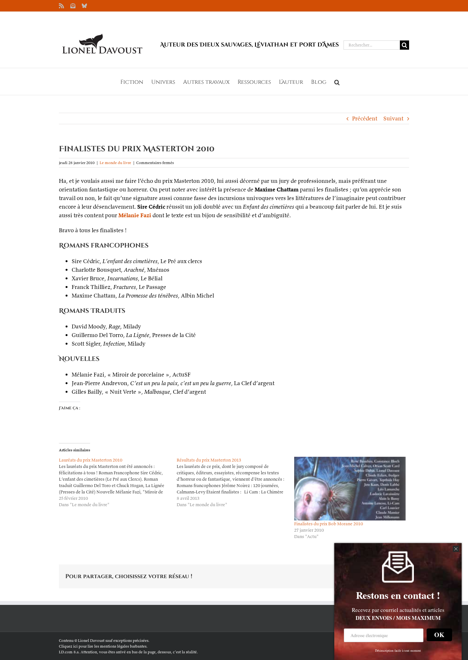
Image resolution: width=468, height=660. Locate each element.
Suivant (393, 118)
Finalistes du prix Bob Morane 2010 (328, 524)
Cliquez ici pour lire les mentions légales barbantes (102, 646)
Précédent (364, 118)
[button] (337, 81)
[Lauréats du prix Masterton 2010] (118, 482)
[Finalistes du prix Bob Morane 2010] (350, 488)
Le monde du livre (115, 162)
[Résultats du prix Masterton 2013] (235, 482)
